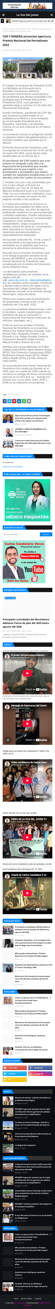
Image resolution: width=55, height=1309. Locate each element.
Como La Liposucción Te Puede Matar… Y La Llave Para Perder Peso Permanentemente (33, 1000)
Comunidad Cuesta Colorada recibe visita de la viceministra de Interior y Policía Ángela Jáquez (33, 1193)
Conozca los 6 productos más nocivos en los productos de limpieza (33, 1135)
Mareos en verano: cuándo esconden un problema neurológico (33, 1099)
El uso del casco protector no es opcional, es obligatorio (33, 1216)
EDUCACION (20, 29)
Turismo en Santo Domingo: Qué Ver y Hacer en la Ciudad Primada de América (32, 1123)
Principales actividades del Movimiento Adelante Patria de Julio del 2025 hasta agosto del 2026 (26, 623)
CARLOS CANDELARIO (13, 50)
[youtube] (15, 1068)
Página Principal (9, 29)
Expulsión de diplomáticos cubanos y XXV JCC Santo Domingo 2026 (33, 966)
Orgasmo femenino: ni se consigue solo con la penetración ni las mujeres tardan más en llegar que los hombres (33, 943)
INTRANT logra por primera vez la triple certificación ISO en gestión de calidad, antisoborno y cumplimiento (32, 1111)
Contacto (38, 1298)
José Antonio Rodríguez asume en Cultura (30, 1036)
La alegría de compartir (25, 1145)
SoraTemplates (19, 1303)
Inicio (16, 1298)
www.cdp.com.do (18, 280)
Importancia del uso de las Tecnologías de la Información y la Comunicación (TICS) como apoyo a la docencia (32, 418)
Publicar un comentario (13, 466)
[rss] (15, 1079)
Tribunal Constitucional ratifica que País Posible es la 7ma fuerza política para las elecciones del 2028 (33, 1167)
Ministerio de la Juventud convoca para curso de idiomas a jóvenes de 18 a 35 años (32, 979)
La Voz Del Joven (27, 15)
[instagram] (40, 1073)
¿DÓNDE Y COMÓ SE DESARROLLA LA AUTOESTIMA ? (30, 430)
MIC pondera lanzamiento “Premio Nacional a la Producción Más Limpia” (31, 954)
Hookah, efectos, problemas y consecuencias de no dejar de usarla (31, 1048)
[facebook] (40, 1068)
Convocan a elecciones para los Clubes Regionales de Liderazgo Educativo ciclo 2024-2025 (33, 443)
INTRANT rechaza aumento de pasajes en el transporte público (33, 1205)
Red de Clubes (26, 1298)
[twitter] (15, 1073)
